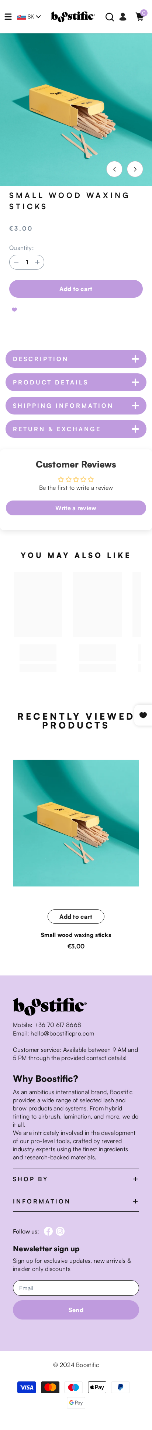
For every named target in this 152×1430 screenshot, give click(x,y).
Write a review (75, 508)
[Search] (110, 17)
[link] (38, 652)
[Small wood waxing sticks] (76, 823)
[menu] (8, 16)
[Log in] (123, 17)
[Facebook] (48, 1231)
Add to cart (76, 289)
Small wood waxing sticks (76, 934)
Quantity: (21, 247)
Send (76, 1310)
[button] (114, 169)
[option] (76, 109)
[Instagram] (60, 1231)
